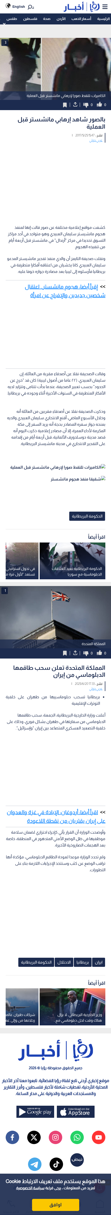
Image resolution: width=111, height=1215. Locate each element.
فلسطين (30, 19)
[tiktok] (56, 1164)
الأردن (61, 19)
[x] (34, 1137)
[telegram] (34, 1164)
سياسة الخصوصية (30, 1188)
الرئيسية (103, 19)
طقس (11, 19)
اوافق (55, 1204)
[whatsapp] (77, 1137)
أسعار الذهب (81, 19)
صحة (46, 19)
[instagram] (55, 1137)
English (18, 7)
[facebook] (12, 1137)
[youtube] (98, 1137)
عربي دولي (95, 140)
